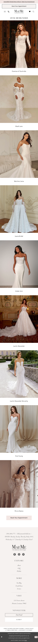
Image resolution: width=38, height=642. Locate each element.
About (19, 565)
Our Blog (19, 583)
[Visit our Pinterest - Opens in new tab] (23, 554)
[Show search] (33, 11)
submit (19, 619)
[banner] (19, 11)
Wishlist (19, 571)
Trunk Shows (19, 586)
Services (19, 589)
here (25, 640)
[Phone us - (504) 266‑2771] (8, 11)
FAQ (19, 568)
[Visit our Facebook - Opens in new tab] (14, 554)
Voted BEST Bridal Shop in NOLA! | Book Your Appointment (19, 1)
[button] (5, 12)
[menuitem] (5, 12)
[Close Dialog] (1, 637)
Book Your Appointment (19, 518)
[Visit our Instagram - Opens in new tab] (19, 554)
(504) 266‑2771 (11, 534)
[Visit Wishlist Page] (30, 11)
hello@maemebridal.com (24, 534)
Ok (36, 637)
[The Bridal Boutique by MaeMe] (19, 547)
